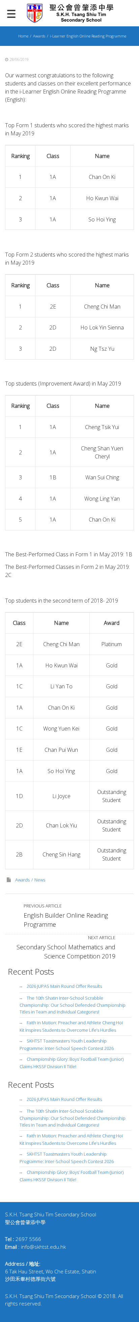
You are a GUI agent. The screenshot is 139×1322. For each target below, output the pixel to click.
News (39, 880)
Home (23, 35)
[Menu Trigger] (11, 13)
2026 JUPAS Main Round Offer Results (64, 986)
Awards (39, 35)
